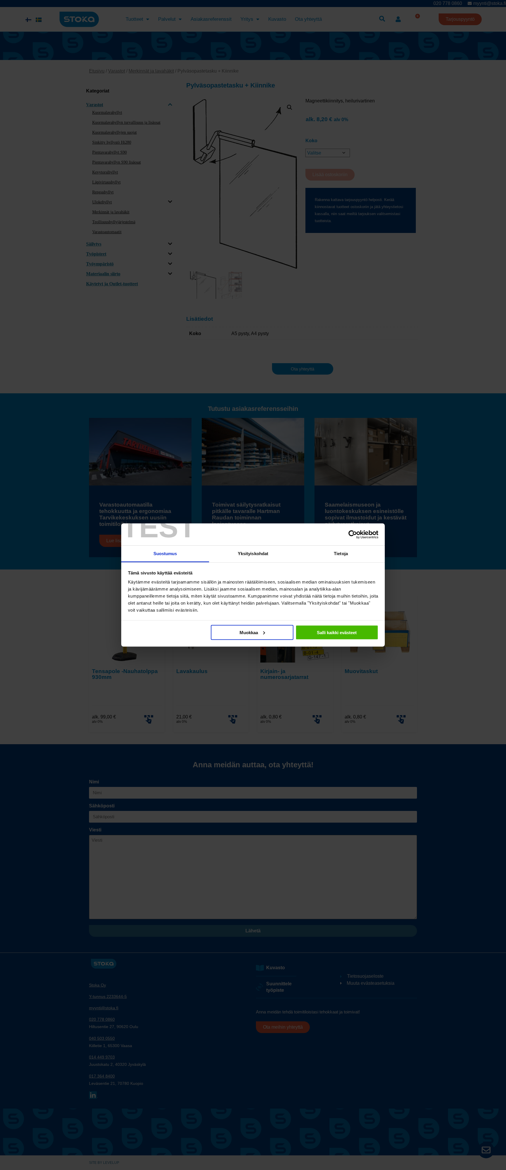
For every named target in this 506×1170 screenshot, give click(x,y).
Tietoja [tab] (341, 553)
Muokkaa (249, 632)
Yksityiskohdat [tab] (253, 553)
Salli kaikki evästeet (337, 632)
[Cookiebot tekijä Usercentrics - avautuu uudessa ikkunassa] (352, 534)
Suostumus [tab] (165, 553)
